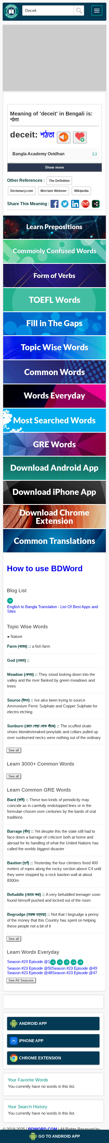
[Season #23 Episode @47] (80, 963)
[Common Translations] (54, 551)
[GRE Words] (54, 454)
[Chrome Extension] (54, 527)
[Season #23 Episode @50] (60, 963)
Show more (54, 167)
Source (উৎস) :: (20, 700)
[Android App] (54, 478)
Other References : (26, 180)
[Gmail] (86, 206)
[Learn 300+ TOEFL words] (54, 310)
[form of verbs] (54, 285)
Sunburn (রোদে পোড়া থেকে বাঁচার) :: (33, 726)
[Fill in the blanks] (54, 334)
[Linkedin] (76, 206)
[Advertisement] (54, 58)
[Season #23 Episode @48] (74, 963)
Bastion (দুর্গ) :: (20, 863)
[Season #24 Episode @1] (53, 963)
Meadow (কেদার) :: (23, 674)
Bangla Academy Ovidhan (54, 154)
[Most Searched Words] (54, 430)
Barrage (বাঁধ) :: (21, 831)
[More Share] (96, 206)
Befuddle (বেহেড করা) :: (26, 894)
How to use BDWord (45, 568)
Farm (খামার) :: (19, 646)
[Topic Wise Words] (54, 358)
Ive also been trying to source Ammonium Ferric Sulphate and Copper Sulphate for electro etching (52, 706)
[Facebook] (56, 206)
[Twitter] (66, 206)
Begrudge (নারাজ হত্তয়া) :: (29, 914)
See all (13, 750)
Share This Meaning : (28, 203)
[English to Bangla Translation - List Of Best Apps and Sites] (10, 602)
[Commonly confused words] (54, 261)
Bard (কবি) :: (18, 799)
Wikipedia (81, 191)
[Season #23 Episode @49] (67, 963)
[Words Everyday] (54, 406)
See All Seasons (21, 980)
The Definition (59, 181)
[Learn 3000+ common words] (54, 382)
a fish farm (28, 646)
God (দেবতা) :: (18, 660)
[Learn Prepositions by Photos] (54, 237)
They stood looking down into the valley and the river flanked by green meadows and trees (51, 680)
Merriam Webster (53, 191)
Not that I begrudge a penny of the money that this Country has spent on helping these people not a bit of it (53, 920)
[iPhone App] (54, 502)
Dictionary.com (21, 191)
